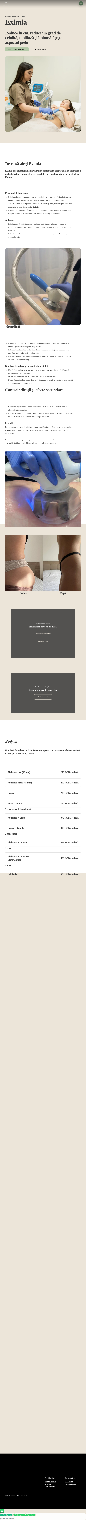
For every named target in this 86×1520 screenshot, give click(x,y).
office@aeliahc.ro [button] (70, 1484)
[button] (81, 3)
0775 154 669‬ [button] (69, 1481)
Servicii (15, 16)
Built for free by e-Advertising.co (7, 1518)
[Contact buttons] (2, 1511)
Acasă (7, 16)
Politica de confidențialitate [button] (50, 1485)
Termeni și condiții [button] (50, 1481)
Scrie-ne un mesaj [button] (40, 49)
